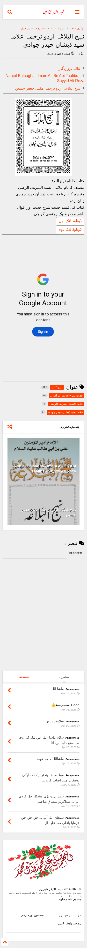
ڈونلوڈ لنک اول (70, 221)
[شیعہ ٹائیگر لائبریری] (53, 13)
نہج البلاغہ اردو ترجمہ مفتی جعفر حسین (47, 88)
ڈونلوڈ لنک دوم (70, 229)
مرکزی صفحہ (77, 28)
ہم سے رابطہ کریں (69, 923)
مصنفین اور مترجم (32, 915)
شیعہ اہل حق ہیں (70, 915)
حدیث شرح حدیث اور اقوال (35, 28)
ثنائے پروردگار (69, 68)
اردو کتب (59, 28)
